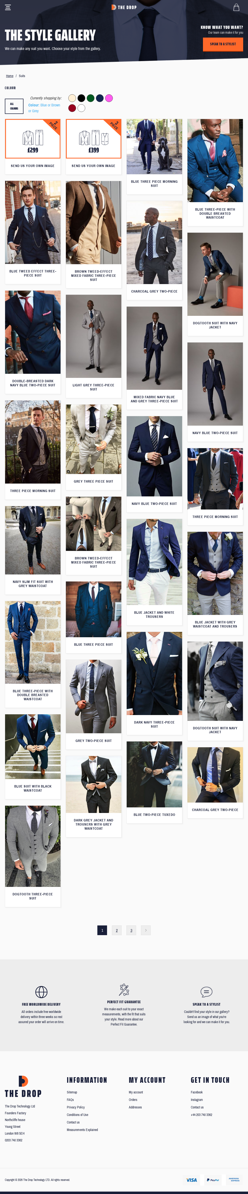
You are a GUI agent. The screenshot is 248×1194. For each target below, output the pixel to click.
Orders (133, 1100)
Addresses (135, 1107)
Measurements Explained (82, 1130)
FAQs (70, 1100)
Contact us (73, 1122)
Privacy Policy (76, 1107)
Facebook (197, 1092)
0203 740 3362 (13, 1140)
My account (136, 1092)
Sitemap (72, 1092)
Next (146, 930)
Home (9, 76)
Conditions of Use (77, 1115)
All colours (14, 106)
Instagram (197, 1100)
